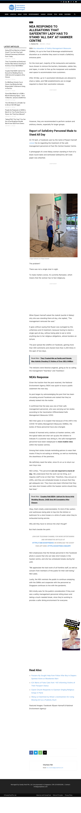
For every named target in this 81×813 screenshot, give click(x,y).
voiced (31, 143)
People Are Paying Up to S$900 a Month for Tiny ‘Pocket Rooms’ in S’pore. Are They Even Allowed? (15, 112)
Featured (67, 14)
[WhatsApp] (40, 753)
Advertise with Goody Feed (43, 795)
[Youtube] (76, 1)
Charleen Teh (34, 44)
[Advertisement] (53, 105)
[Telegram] (68, 1)
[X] (73, 1)
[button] (74, 14)
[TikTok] (71, 1)
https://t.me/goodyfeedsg (43, 543)
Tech (55, 14)
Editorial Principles (58, 795)
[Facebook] (61, 1)
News (6, 14)
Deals (20, 14)
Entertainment (34, 14)
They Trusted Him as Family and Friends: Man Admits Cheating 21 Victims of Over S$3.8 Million (15, 64)
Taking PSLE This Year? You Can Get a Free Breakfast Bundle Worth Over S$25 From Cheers (15, 121)
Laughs (43, 14)
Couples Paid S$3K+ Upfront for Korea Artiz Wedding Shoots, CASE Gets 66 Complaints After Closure (15, 74)
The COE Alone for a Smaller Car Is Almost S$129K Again (15, 104)
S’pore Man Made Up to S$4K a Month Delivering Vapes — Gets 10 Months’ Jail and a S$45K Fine (15, 95)
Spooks (49, 14)
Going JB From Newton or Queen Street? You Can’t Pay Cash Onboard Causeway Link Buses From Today (15, 53)
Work (61, 14)
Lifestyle (13, 14)
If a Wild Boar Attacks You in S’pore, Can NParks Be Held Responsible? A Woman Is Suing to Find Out (15, 85)
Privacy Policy (68, 795)
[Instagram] (64, 1)
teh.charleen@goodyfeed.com (55, 767)
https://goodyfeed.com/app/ (59, 546)
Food (25, 14)
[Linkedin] (66, 1)
